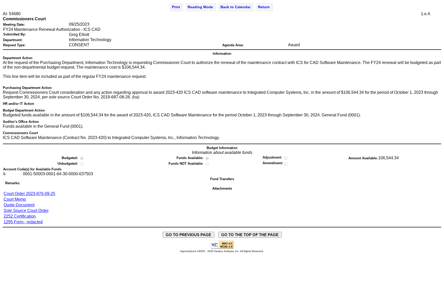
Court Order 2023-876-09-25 (29, 193)
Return (264, 7)
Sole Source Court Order (26, 210)
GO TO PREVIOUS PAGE (188, 235)
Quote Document (19, 205)
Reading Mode (200, 7)
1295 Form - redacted (23, 222)
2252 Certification (20, 216)
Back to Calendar (235, 7)
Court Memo (15, 199)
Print (176, 7)
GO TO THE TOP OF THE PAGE (250, 235)
